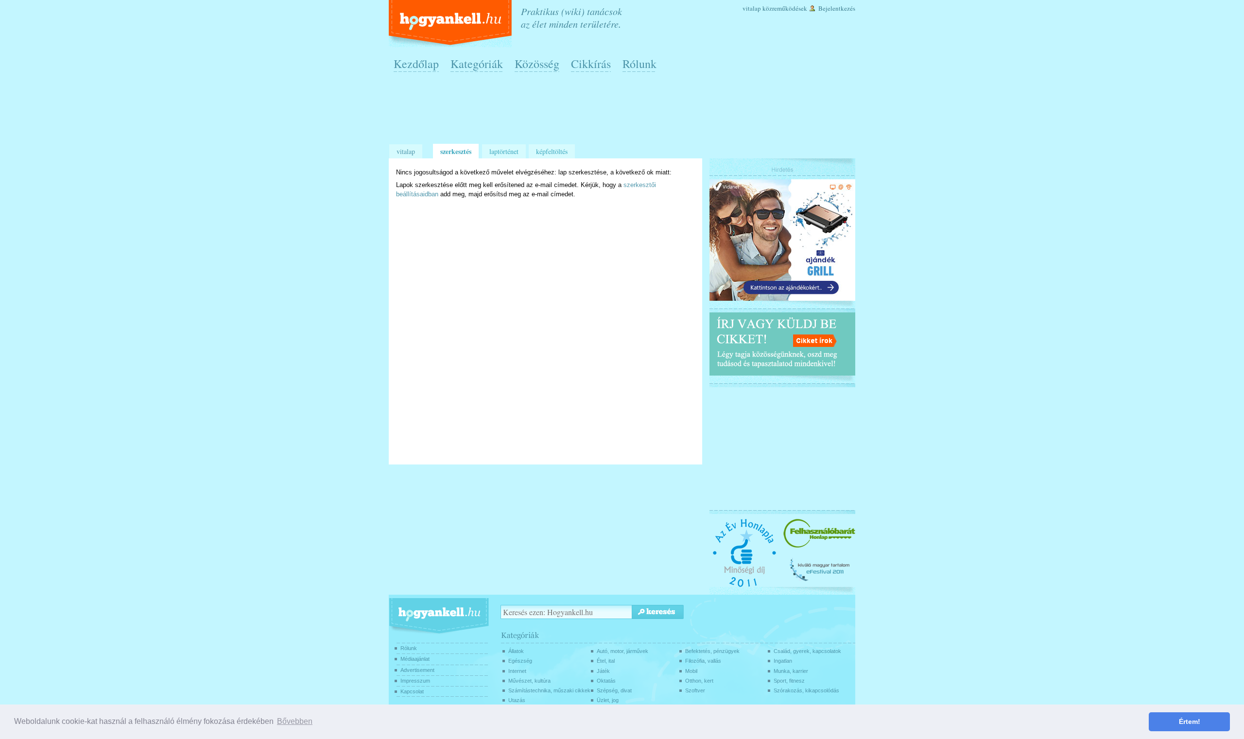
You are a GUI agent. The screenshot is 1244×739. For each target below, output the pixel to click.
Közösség (537, 63)
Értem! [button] (1189, 721)
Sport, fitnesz (789, 681)
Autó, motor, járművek (622, 651)
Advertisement (417, 670)
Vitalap (752, 8)
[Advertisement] (624, 112)
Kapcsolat (412, 691)
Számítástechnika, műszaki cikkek (549, 690)
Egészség (520, 661)
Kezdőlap (416, 63)
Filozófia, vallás (703, 661)
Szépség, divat (614, 690)
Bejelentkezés (836, 8)
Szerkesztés (455, 151)
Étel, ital (606, 661)
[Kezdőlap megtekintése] (451, 23)
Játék (603, 671)
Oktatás (606, 681)
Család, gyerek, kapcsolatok (807, 651)
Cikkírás (591, 63)
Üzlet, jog (608, 700)
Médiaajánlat (415, 659)
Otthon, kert (699, 681)
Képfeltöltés (552, 151)
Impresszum (415, 681)
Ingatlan (783, 661)
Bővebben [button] (294, 721)
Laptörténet (503, 151)
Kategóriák (476, 63)
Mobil (691, 671)
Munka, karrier (791, 671)
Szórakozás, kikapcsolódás (806, 690)
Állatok (516, 651)
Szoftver (695, 690)
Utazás (516, 700)
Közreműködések (784, 8)
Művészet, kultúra (529, 681)
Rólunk (639, 63)
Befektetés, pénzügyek (712, 651)
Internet (517, 671)
